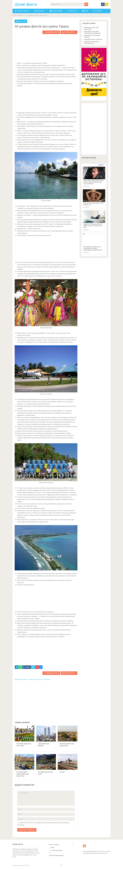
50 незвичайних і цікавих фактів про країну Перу (22, 774)
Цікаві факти (26, 4)
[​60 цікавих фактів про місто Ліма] (24, 733)
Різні (86, 11)
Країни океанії (22, 679)
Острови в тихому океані (42, 679)
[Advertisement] (46, 48)
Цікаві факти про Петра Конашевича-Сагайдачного (92, 32)
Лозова (62, 772)
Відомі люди (57, 11)
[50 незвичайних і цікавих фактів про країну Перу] (24, 762)
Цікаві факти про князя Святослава (91, 28)
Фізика (52, 847)
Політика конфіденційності (56, 855)
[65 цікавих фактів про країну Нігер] (67, 733)
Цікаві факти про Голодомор (93, 39)
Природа (40, 11)
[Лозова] (67, 762)
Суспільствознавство (56, 850)
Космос (98, 11)
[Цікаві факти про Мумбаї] (46, 733)
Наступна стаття (68, 32)
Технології (72, 11)
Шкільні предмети (54, 844)
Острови (30, 679)
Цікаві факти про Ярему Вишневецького (91, 42)
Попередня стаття (52, 32)
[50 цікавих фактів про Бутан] (46, 762)
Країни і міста (22, 11)
